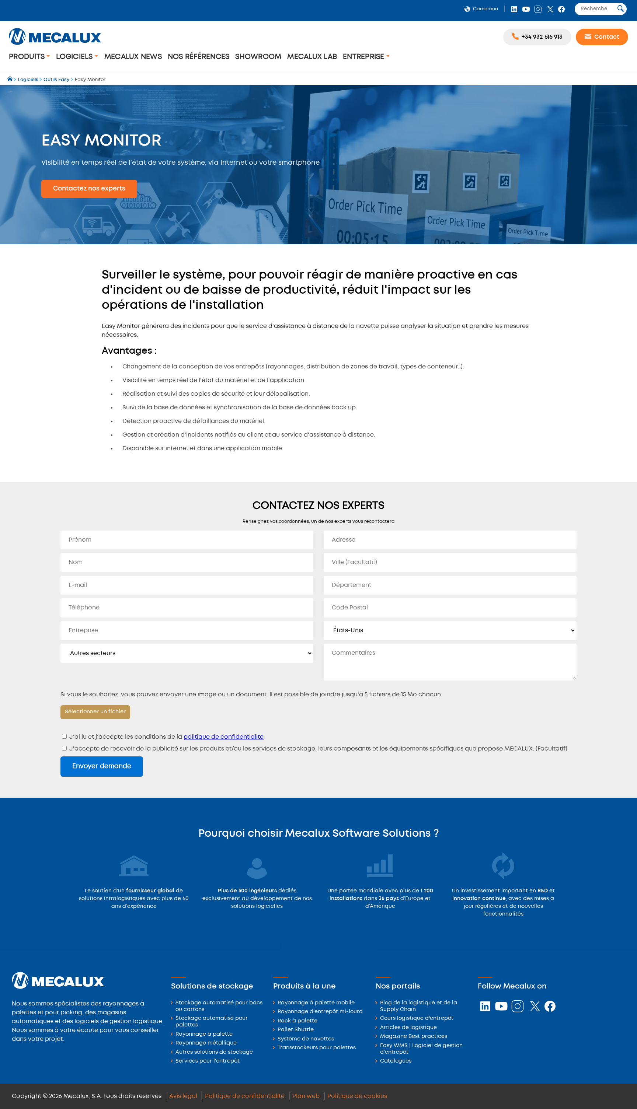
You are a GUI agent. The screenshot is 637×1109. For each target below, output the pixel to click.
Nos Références (199, 57)
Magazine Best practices (413, 1036)
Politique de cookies (357, 1096)
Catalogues (395, 1061)
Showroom (258, 57)
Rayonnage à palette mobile (316, 1003)
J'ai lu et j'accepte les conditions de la (166, 737)
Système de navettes (306, 1039)
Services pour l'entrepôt (207, 1061)
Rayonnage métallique (206, 1043)
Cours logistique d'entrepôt (416, 1018)
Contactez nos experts (89, 189)
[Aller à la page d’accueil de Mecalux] (10, 80)
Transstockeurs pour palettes (317, 1048)
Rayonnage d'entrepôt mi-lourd (320, 1012)
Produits (27, 57)
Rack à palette (297, 1021)
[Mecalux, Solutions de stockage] (55, 46)
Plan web (306, 1096)
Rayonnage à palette (204, 1034)
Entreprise (364, 57)
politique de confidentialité (224, 737)
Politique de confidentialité (245, 1096)
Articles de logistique (408, 1027)
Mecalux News (133, 57)
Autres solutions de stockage (214, 1052)
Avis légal (183, 1096)
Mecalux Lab (312, 57)
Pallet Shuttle (296, 1030)
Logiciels (75, 57)
